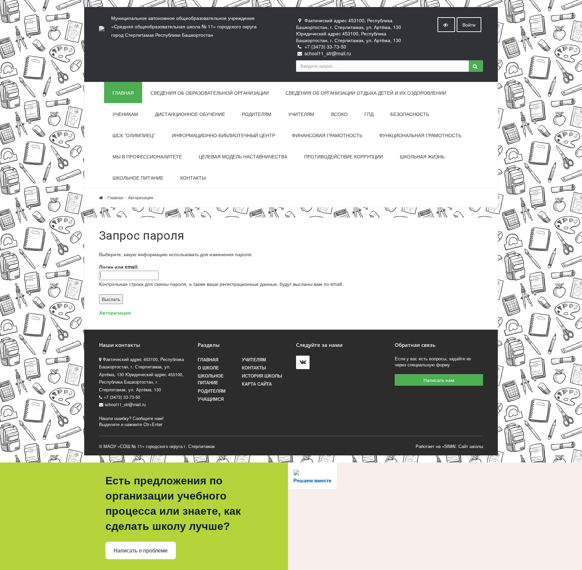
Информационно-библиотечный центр (223, 135)
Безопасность (409, 114)
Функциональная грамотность (420, 135)
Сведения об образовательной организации (210, 93)
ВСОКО (339, 114)
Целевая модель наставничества (243, 156)
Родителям (256, 114)
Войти (469, 24)
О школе (208, 368)
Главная (123, 93)
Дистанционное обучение (190, 114)
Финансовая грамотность (327, 135)
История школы (262, 376)
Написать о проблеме (141, 550)
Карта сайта (257, 384)
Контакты (193, 178)
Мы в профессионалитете (147, 156)
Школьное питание (137, 178)
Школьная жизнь (422, 156)
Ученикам (125, 114)
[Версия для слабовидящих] (446, 24)
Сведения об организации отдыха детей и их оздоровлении (366, 93)
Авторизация (140, 197)
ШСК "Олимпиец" (133, 135)
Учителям (301, 114)
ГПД (369, 114)
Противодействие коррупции (343, 156)
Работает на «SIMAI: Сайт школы (449, 446)
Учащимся (211, 399)
